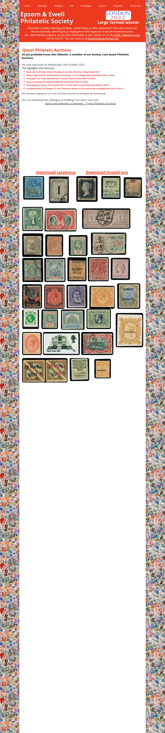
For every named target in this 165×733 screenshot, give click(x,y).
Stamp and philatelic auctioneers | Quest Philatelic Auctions (80, 103)
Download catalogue (56, 172)
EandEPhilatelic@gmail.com (103, 38)
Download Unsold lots (107, 172)
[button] (42, 6)
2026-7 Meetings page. (127, 35)
